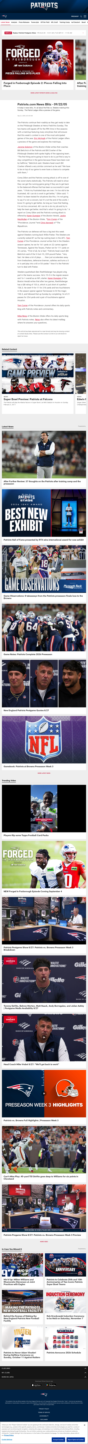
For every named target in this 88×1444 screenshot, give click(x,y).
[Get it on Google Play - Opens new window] (51, 1386)
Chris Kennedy (47, 223)
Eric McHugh (39, 138)
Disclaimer (44, 1419)
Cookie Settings (7, 1439)
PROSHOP (75, 16)
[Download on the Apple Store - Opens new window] (36, 1385)
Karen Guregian (33, 215)
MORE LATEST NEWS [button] (44, 773)
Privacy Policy (44, 1409)
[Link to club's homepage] (4, 15)
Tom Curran (52, 220)
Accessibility (44, 1416)
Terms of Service (44, 1412)
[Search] (81, 16)
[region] (44, 1433)
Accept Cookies (58, 1439)
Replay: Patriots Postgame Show (24, 33)
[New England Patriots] (44, 1395)
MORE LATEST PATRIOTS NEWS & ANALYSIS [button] (44, 93)
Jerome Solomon (25, 147)
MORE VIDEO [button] (44, 1241)
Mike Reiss (22, 316)
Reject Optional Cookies (76, 1439)
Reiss (37, 319)
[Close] (84, 1425)
